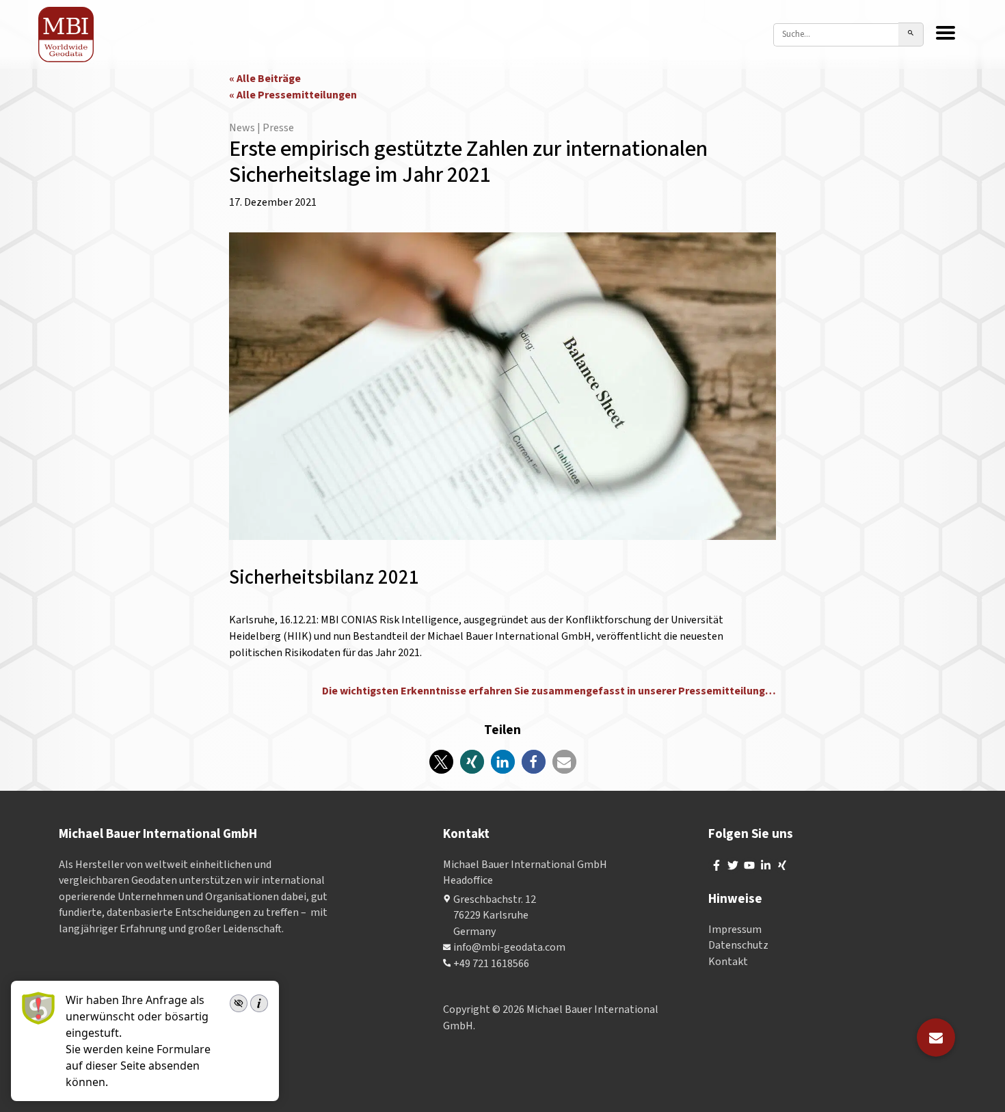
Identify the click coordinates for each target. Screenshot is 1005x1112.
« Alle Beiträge (265, 78)
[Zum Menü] (945, 34)
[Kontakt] (936, 1037)
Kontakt (728, 961)
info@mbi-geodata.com (509, 947)
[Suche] (911, 34)
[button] (441, 762)
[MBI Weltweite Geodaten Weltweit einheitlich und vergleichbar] (66, 34)
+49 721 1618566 (491, 963)
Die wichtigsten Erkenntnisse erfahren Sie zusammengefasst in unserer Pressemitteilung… (549, 691)
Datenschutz (738, 945)
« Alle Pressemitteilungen (293, 95)
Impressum (735, 929)
